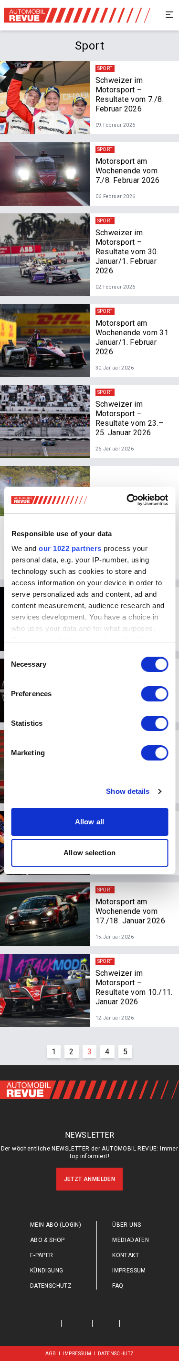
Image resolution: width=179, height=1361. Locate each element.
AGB (50, 1353)
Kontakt (125, 1255)
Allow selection (89, 853)
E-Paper (41, 1255)
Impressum (129, 1270)
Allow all (89, 822)
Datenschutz (51, 1285)
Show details (127, 791)
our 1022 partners (70, 548)
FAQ (117, 1285)
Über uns (126, 1224)
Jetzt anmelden (90, 1179)
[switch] (154, 693)
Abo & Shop (47, 1240)
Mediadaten (130, 1240)
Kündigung (46, 1270)
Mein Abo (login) (55, 1224)
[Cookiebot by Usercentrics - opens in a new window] (127, 500)
